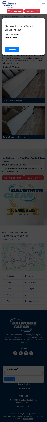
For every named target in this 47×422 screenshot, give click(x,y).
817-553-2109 (16, 11)
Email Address (11, 37)
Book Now (31, 11)
